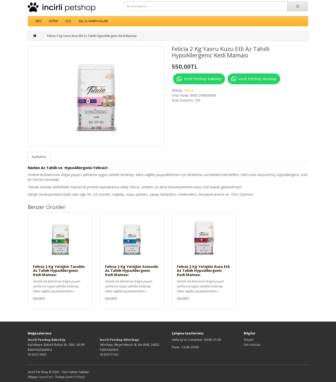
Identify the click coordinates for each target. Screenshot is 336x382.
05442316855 (37, 354)
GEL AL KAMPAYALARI (93, 21)
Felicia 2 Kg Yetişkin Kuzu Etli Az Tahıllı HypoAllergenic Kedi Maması (203, 270)
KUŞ (68, 21)
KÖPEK (53, 21)
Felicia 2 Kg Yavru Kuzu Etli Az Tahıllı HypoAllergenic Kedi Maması (92, 36)
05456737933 (109, 354)
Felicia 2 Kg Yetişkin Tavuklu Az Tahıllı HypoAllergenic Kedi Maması (59, 270)
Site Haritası (252, 345)
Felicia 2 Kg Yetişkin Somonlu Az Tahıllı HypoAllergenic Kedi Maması (131, 270)
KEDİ (38, 21)
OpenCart (46, 377)
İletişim (249, 340)
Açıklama (39, 156)
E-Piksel (80, 377)
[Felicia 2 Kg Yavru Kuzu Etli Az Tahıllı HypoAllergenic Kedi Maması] (96, 96)
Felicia (188, 90)
